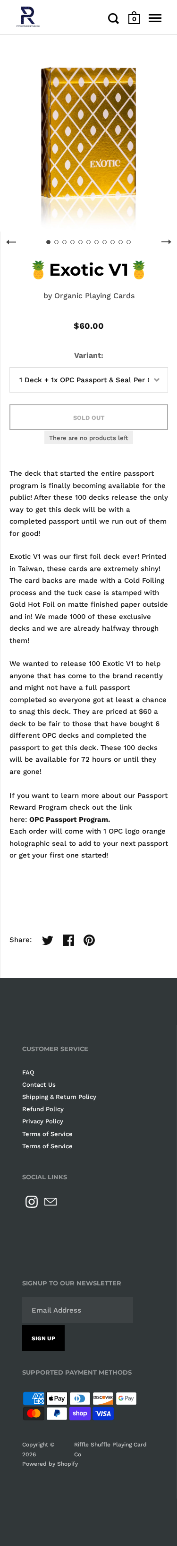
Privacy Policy (42, 1121)
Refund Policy (43, 1109)
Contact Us (39, 1084)
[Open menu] (155, 18)
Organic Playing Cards (94, 295)
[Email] (50, 1202)
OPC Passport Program (68, 819)
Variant (87, 355)
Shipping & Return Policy (59, 1096)
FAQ (28, 1072)
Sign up (43, 1338)
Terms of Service (47, 1133)
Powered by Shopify (50, 1464)
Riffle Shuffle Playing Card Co (110, 1449)
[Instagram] (31, 1202)
